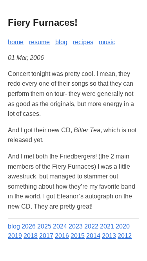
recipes (83, 42)
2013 (109, 235)
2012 (125, 235)
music (107, 42)
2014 (93, 235)
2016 (62, 235)
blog (61, 42)
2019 (15, 235)
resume (39, 42)
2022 (91, 226)
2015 (78, 235)
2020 (123, 226)
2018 (31, 235)
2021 (107, 226)
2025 (44, 226)
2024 (60, 226)
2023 (76, 226)
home (16, 42)
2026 (29, 226)
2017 (46, 235)
